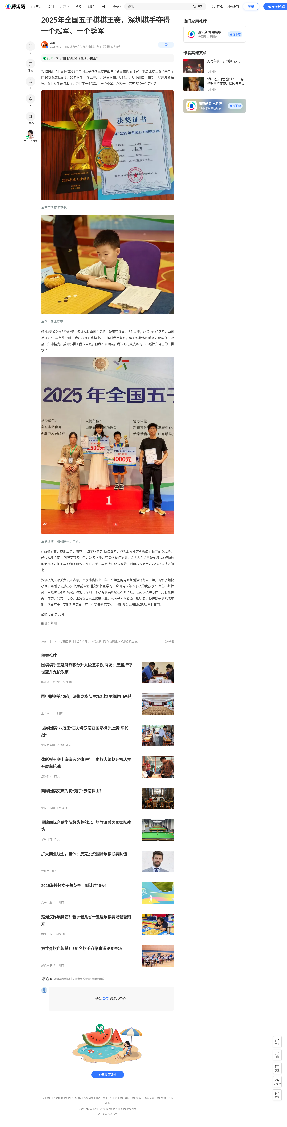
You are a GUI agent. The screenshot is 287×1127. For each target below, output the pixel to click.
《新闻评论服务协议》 (94, 978)
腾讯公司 (102, 1114)
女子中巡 (46, 902)
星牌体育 (46, 839)
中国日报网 (48, 808)
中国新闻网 (48, 745)
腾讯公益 (136, 1098)
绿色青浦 (46, 965)
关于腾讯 (46, 1098)
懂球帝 (45, 871)
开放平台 (100, 1098)
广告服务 (112, 1098)
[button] (235, 34)
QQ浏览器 (149, 1098)
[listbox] (107, 810)
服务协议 (76, 1098)
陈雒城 (45, 682)
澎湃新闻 (46, 776)
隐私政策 (88, 1098)
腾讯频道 (161, 1098)
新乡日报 (46, 934)
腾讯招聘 (124, 1098)
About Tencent (62, 1098)
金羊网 (45, 713)
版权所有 (112, 1114)
